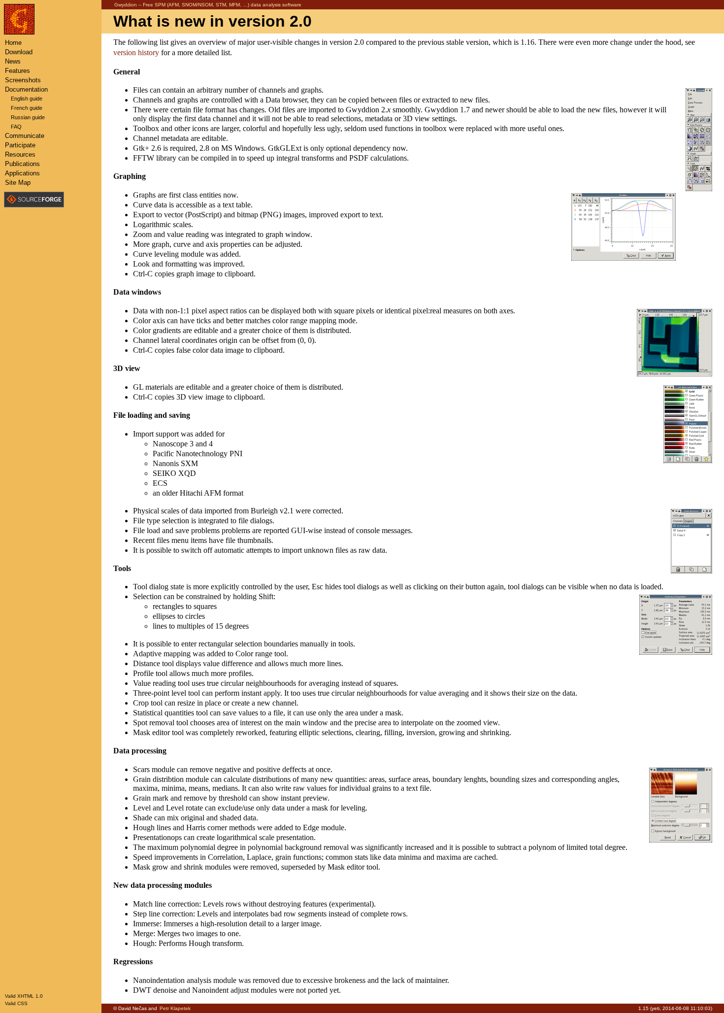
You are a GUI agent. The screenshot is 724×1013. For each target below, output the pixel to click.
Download (19, 52)
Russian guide (28, 117)
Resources (20, 154)
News (13, 61)
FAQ (16, 127)
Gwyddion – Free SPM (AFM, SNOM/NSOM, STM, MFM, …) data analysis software (207, 4)
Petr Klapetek (175, 1008)
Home (13, 42)
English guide (26, 98)
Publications (22, 164)
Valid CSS (16, 1003)
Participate (20, 145)
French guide (26, 108)
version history (136, 52)
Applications (22, 173)
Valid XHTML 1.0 (24, 996)
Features (17, 70)
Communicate (24, 135)
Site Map (18, 182)
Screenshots (23, 80)
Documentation (26, 89)
